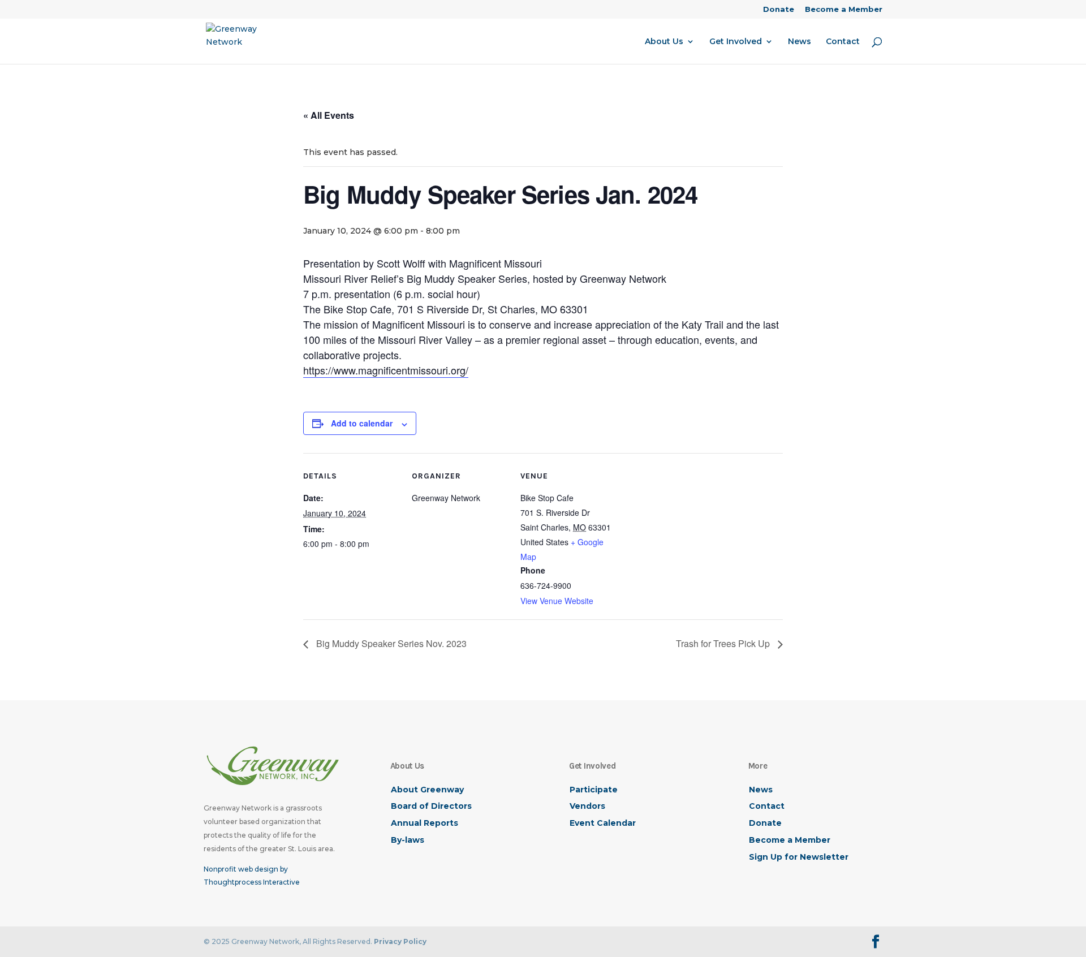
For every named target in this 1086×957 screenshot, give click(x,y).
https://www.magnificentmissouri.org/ (385, 370)
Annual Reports (424, 823)
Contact (843, 41)
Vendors (587, 806)
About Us (664, 41)
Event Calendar (603, 823)
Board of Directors (431, 806)
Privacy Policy (400, 941)
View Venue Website (556, 600)
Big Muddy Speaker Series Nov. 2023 (390, 643)
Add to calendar (362, 423)
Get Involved (735, 41)
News (799, 41)
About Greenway (427, 789)
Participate (594, 789)
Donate (778, 10)
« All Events (328, 115)
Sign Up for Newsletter (798, 857)
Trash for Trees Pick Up (724, 643)
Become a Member (843, 10)
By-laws (407, 840)
